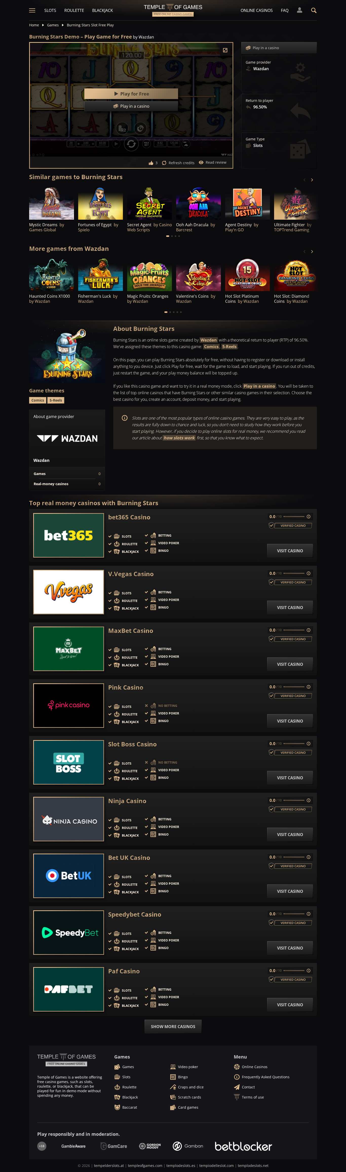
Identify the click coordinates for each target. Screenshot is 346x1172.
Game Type (255, 139)
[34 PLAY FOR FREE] (198, 202)
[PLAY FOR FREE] (149, 202)
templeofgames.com (145, 1165)
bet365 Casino (129, 517)
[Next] (312, 180)
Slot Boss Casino (132, 744)
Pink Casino (125, 687)
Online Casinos (257, 10)
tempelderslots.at (109, 1165)
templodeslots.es (180, 1165)
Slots (50, 10)
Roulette (74, 10)
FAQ (285, 10)
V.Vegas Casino (131, 574)
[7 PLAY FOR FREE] (100, 202)
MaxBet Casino (130, 631)
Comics (211, 346)
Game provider (258, 62)
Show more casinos (173, 1026)
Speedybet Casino (134, 914)
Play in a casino (266, 47)
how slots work (179, 438)
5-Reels (229, 346)
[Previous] (305, 180)
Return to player (259, 100)
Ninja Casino (127, 801)
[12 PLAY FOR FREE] (51, 202)
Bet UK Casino (129, 858)
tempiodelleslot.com (216, 1165)
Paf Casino (124, 971)
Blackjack (102, 10)
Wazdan (209, 340)
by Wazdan (143, 37)
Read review (216, 162)
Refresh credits (182, 162)
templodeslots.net (253, 1165)
